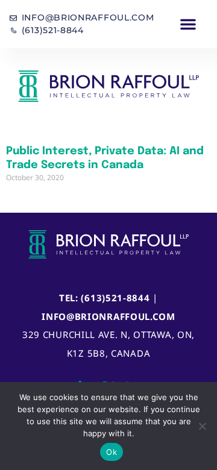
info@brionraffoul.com (108, 316)
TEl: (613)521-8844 (104, 298)
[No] (202, 426)
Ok (111, 452)
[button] (188, 24)
